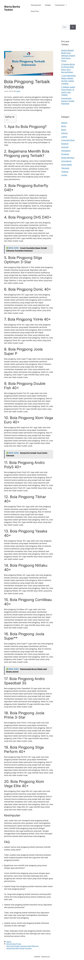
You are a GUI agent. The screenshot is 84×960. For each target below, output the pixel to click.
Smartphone (66, 161)
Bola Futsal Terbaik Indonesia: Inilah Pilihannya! (22, 946)
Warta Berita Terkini (12, 8)
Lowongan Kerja (67, 140)
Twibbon (64, 172)
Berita (63, 126)
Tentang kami (60, 5)
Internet (64, 133)
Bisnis (63, 130)
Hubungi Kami (36, 5)
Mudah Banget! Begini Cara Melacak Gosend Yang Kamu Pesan (68, 55)
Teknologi (65, 168)
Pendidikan (65, 151)
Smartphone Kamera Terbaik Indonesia (67, 101)
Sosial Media (66, 165)
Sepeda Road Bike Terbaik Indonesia (18, 948)
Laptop (64, 137)
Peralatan (65, 154)
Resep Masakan (67, 158)
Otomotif (64, 147)
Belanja (8, 942)
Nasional (64, 144)
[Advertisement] (28, 35)
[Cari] (73, 27)
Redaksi (48, 5)
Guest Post (35, 11)
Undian (64, 175)
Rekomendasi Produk (13, 944)
